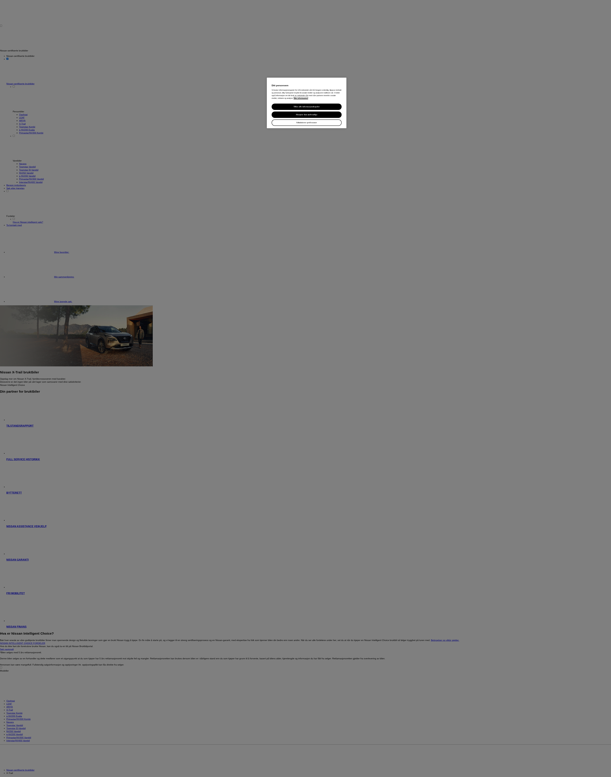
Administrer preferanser (306, 122)
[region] (306, 103)
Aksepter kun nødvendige (306, 115)
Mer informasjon (301, 98)
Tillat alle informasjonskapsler (307, 107)
